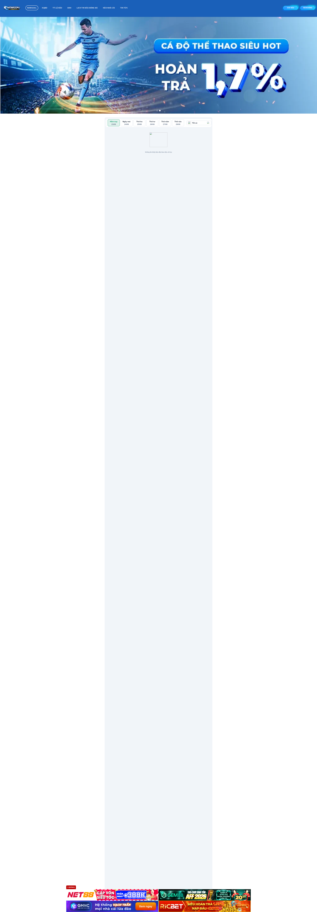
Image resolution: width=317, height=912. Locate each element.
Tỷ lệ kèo (57, 8)
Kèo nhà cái (109, 8)
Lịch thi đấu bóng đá (87, 8)
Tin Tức (124, 8)
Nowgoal (32, 8)
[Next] (307, 59)
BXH (69, 8)
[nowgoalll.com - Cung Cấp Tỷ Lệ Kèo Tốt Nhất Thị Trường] (12, 8)
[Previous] (9, 59)
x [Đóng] (71, 887)
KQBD (44, 8)
